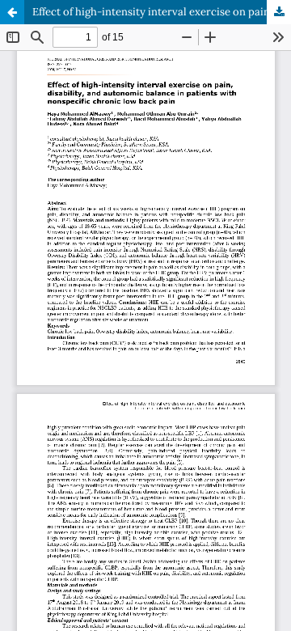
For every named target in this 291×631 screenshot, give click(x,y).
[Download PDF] (279, 12)
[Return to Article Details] (12, 12)
